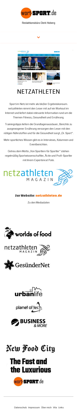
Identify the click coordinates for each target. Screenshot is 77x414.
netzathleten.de (49, 196)
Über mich (46, 407)
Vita (55, 407)
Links (61, 407)
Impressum (34, 407)
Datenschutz (20, 407)
